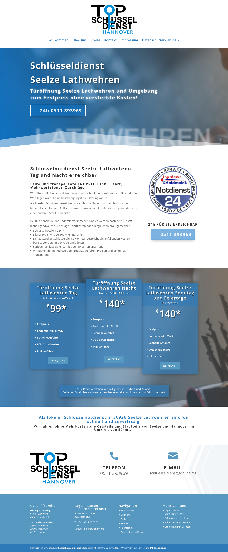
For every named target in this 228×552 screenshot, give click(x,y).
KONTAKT (58, 361)
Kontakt (110, 40)
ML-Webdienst (158, 547)
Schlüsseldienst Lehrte (176, 518)
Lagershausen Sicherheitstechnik (75, 547)
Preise (95, 40)
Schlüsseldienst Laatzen (177, 522)
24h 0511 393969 (61, 110)
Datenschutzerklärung (159, 40)
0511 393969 (175, 234)
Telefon (114, 467)
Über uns (79, 40)
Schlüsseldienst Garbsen (178, 526)
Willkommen (58, 40)
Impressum (129, 40)
